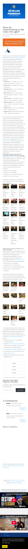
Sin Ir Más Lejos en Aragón (15, 343)
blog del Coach (11, 353)
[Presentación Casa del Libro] (6, 295)
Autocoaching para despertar (17, 57)
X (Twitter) (14, 369)
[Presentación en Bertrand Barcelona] (6, 284)
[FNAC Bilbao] (6, 201)
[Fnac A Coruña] (6, 186)
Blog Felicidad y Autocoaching (17, 34)
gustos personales (10, 157)
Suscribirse (20, 390)
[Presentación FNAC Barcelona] (6, 307)
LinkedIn (14, 372)
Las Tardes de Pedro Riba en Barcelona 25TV (14, 349)
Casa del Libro (14, 107)
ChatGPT (14, 363)
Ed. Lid (4, 59)
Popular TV (13, 340)
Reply (22, 408)
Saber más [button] (7, 542)
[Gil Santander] (6, 228)
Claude (14, 366)
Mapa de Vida (18, 281)
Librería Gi (15, 89)
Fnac (12, 81)
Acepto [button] (5, 546)
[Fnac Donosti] (14, 214)
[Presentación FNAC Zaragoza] (6, 318)
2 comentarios (6, 36)
